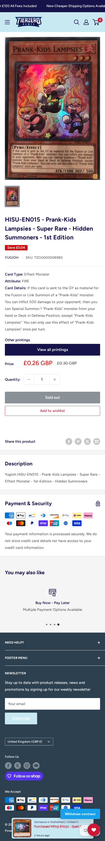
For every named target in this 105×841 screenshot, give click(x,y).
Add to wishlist (52, 411)
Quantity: (13, 379)
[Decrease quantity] (29, 379)
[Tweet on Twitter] (87, 441)
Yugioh (12, 258)
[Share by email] (96, 441)
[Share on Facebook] (68, 441)
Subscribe (21, 718)
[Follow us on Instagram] (26, 765)
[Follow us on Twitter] (17, 765)
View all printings (52, 349)
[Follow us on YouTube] (36, 765)
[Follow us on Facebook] (8, 765)
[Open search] (76, 22)
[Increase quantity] (55, 379)
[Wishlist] (93, 829)
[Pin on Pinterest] (78, 441)
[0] (96, 22)
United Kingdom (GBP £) (25, 741)
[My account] (86, 22)
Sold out (52, 397)
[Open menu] (7, 22)
